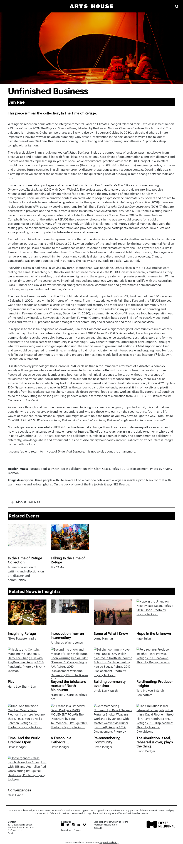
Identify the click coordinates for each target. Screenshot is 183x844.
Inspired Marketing (109, 843)
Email (10, 833)
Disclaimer (66, 830)
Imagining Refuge (22, 633)
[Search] (177, 6)
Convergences (19, 790)
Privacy (77, 830)
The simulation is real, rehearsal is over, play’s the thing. (155, 742)
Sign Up (98, 828)
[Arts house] (91, 6)
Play (11, 681)
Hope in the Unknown (154, 633)
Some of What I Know (111, 633)
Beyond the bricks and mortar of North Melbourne (68, 685)
